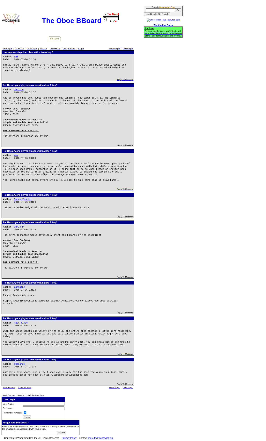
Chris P (19, 89)
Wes (16, 155)
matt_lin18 (21, 323)
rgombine (19, 287)
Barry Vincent (23, 199)
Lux (16, 56)
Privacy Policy (69, 438)
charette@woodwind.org (101, 438)
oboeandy (19, 364)
